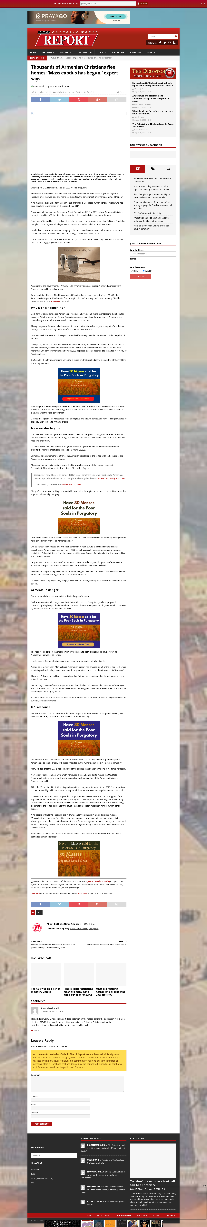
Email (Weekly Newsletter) (42, 1178)
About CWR (118, 52)
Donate (151, 52)
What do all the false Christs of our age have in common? (152, 112)
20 (151, 120)
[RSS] (174, 43)
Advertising (142, 1215)
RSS (32, 1183)
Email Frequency (138, 267)
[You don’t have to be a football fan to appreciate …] (153, 1161)
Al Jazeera (55, 301)
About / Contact (104, 1215)
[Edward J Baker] (83, 1173)
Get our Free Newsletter (66, 3)
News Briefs (36, 58)
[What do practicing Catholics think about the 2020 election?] (111, 974)
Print (122, 92)
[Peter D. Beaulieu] (83, 1203)
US (39, 912)
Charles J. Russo (140, 89)
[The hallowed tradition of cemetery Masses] (46, 974)
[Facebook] (160, 43)
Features (64, 52)
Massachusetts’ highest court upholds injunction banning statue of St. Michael (152, 84)
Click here (35, 893)
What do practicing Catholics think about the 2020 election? (110, 991)
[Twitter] (164, 43)
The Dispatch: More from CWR (153, 73)
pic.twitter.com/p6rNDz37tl (111, 478)
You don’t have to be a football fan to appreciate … (152, 1183)
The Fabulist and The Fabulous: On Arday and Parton (153, 125)
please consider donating (99, 881)
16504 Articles (89, 924)
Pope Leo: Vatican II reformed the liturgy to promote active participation (103, 1174)
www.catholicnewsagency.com (84, 928)
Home (33, 52)
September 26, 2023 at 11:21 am (52, 1012)
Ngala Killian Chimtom (142, 104)
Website (34, 1112)
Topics (100, 52)
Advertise (135, 52)
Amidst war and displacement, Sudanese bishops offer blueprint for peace (151, 98)
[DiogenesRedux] (83, 1146)
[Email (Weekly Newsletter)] (169, 43)
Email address (137, 250)
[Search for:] (161, 36)
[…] (145, 1205)
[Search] (176, 36)
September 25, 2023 (43, 92)
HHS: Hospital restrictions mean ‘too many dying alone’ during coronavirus (78, 991)
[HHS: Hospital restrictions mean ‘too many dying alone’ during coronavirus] (79, 974)
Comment (35, 1075)
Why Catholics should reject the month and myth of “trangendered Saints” (103, 1148)
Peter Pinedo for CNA (59, 86)
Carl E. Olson (139, 117)
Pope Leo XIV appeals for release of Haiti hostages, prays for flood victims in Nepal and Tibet (153, 205)
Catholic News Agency (64, 92)
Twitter (34, 1174)
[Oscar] (83, 1161)
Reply (36, 1030)
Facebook (35, 1169)
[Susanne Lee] (83, 1188)
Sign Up (143, 3)
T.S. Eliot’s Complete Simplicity (147, 213)
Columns (47, 52)
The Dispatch (84, 52)
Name (34, 1096)
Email (33, 1104)
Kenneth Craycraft (141, 130)
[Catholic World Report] (103, 47)
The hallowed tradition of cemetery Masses (45, 990)
